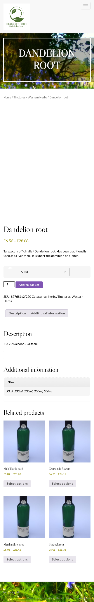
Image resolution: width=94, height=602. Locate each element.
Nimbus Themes (55, 598)
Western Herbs (37, 97)
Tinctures (19, 97)
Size (10, 268)
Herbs (52, 296)
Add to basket (29, 284)
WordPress (85, 598)
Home (7, 97)
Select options (17, 483)
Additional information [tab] (48, 313)
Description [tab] (17, 313)
